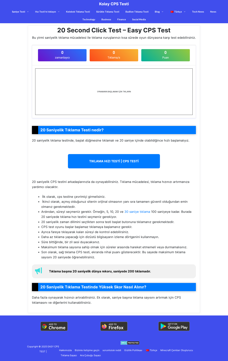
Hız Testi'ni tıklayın (45, 11)
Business (106, 19)
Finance (121, 19)
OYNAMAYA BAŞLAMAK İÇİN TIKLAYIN (114, 91)
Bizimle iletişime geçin (87, 350)
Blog (157, 11)
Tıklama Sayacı (69, 355)
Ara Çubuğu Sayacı (90, 355)
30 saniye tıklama (137, 212)
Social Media (139, 19)
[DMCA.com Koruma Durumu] (130, 342)
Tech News (198, 11)
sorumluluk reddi (112, 350)
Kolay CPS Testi (114, 4)
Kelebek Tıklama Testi (78, 11)
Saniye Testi (18, 11)
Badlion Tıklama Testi (137, 11)
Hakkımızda (65, 350)
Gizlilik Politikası (133, 350)
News (213, 11)
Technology (88, 19)
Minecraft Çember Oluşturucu (176, 350)
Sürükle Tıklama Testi (107, 11)
